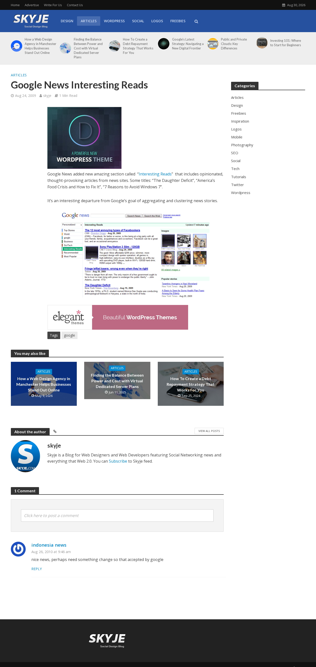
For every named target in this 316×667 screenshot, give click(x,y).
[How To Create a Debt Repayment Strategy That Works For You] (113, 46)
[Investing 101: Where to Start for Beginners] (261, 42)
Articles (89, 21)
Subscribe (118, 461)
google (69, 335)
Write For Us (53, 5)
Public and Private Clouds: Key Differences (234, 43)
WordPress (114, 21)
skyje (47, 95)
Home (15, 5)
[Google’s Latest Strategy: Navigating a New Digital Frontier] (163, 43)
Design (67, 21)
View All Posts (209, 431)
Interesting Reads (155, 174)
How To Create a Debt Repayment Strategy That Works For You (138, 46)
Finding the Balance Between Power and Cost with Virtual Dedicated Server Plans (88, 48)
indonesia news (48, 545)
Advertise (32, 5)
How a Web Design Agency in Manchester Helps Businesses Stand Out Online (40, 46)
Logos (157, 21)
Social (138, 21)
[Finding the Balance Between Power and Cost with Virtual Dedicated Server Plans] (64, 48)
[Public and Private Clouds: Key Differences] (212, 43)
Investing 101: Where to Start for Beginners (285, 43)
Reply (36, 568)
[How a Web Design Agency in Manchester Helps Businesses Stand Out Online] (15, 46)
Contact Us (75, 5)
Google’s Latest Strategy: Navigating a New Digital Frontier (188, 43)
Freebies (177, 21)
